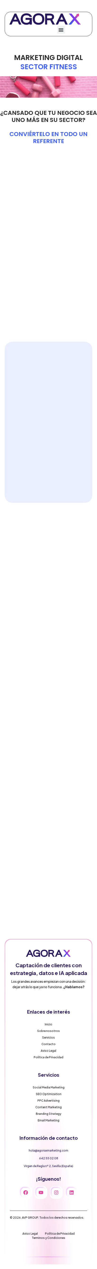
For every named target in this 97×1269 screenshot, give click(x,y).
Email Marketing (48, 1120)
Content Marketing (48, 1107)
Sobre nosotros (48, 1031)
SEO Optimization (48, 1094)
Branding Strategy (48, 1114)
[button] (61, 30)
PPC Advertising (48, 1100)
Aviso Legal (48, 1050)
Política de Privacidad (48, 1057)
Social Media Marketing (49, 1087)
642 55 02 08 (48, 1158)
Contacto (48, 1044)
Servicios (48, 1037)
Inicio (48, 1024)
